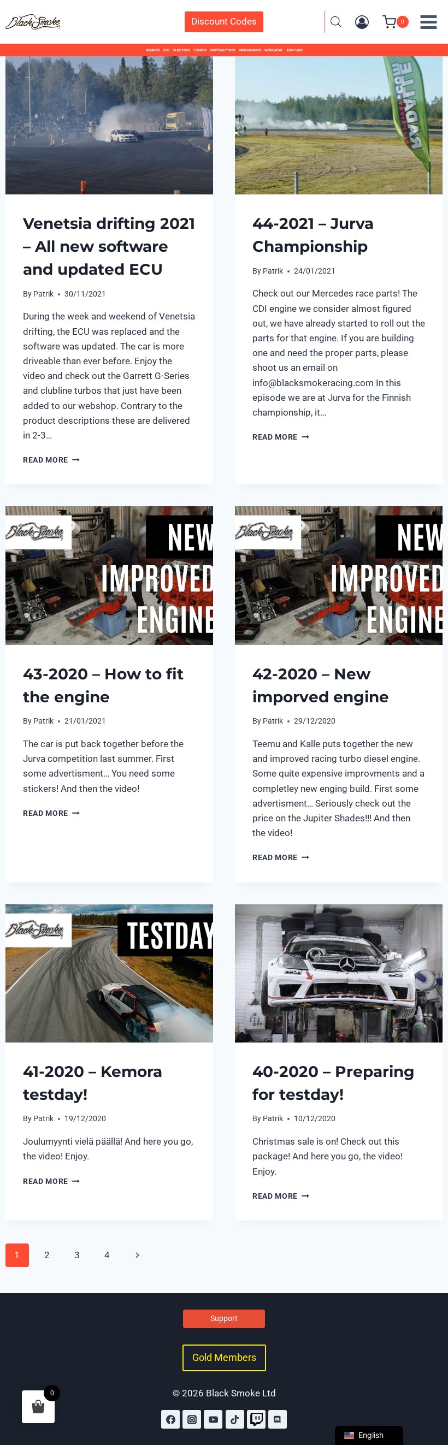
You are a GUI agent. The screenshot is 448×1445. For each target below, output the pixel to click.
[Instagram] (191, 1419)
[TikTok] (235, 1419)
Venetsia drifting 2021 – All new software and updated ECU (109, 246)
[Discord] (277, 1419)
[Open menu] (428, 22)
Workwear (273, 50)
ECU (166, 50)
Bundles (153, 50)
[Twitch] (256, 1419)
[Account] (362, 22)
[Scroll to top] (427, 1389)
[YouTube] (213, 1419)
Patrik (43, 293)
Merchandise (250, 50)
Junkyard (294, 50)
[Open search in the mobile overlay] (336, 21)
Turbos (200, 50)
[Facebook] (170, 1419)
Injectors (181, 50)
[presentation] (109, 125)
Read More (51, 459)
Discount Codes (224, 21)
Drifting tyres (222, 50)
